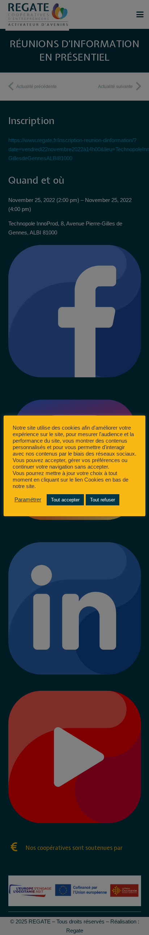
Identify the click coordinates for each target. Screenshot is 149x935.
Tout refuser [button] (102, 499)
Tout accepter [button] (65, 499)
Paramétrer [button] (27, 499)
